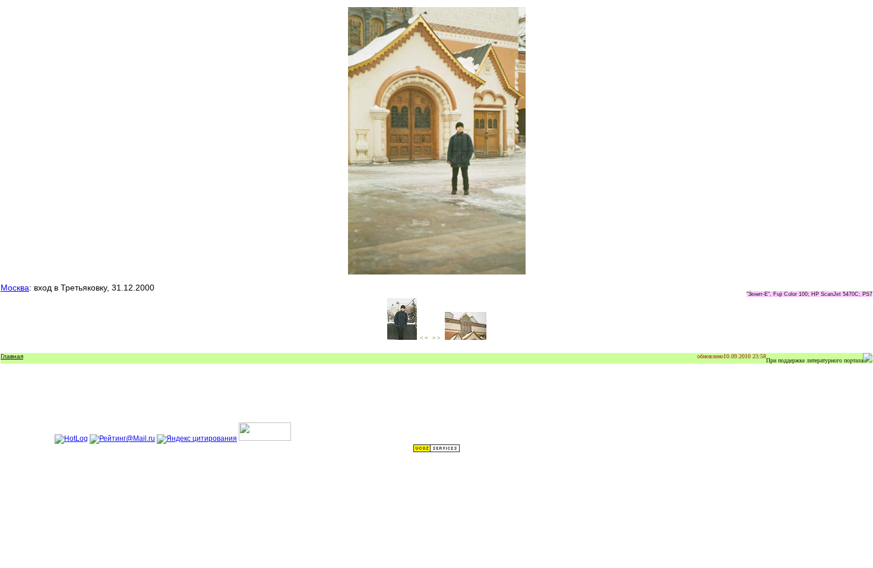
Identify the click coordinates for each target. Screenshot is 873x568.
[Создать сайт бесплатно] (436, 450)
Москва (15, 287)
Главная (12, 356)
